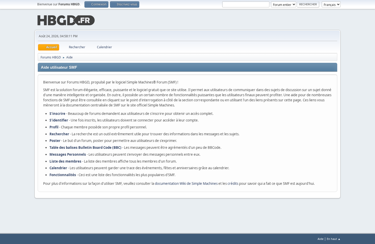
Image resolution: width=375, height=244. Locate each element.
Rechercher (59, 134)
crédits (233, 183)
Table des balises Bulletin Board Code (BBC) (85, 147)
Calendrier (58, 168)
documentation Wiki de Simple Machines (186, 183)
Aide (320, 239)
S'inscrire (57, 113)
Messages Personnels (67, 154)
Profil (53, 127)
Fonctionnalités (62, 175)
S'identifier (58, 120)
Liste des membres (65, 161)
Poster (54, 140)
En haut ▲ (334, 239)
